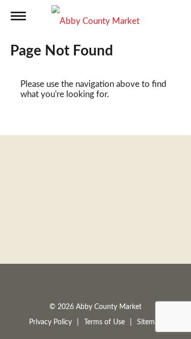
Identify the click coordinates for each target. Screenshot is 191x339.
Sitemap (149, 322)
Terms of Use (104, 322)
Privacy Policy (50, 322)
